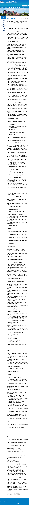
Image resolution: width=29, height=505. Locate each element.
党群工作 (20, 7)
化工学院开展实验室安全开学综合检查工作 (14, 494)
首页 (2, 7)
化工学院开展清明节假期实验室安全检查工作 (14, 493)
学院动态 (4, 20)
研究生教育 (16, 7)
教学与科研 (4, 26)
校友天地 (27, 7)
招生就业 (23, 7)
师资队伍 (9, 7)
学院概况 (5, 7)
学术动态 (4, 28)
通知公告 (4, 22)
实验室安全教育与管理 (3, 33)
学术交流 (4, 24)
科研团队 (4, 30)
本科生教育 (12, 7)
